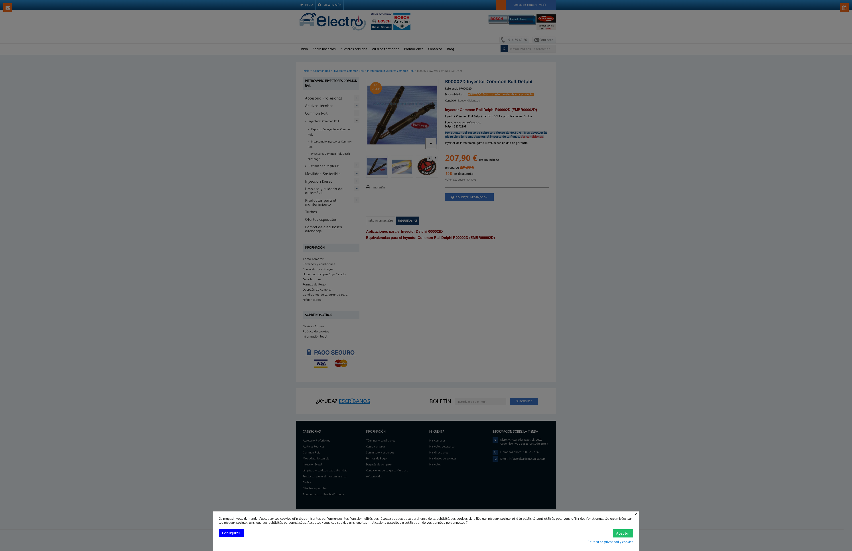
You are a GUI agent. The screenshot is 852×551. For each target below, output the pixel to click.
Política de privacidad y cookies (610, 542)
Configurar (231, 533)
